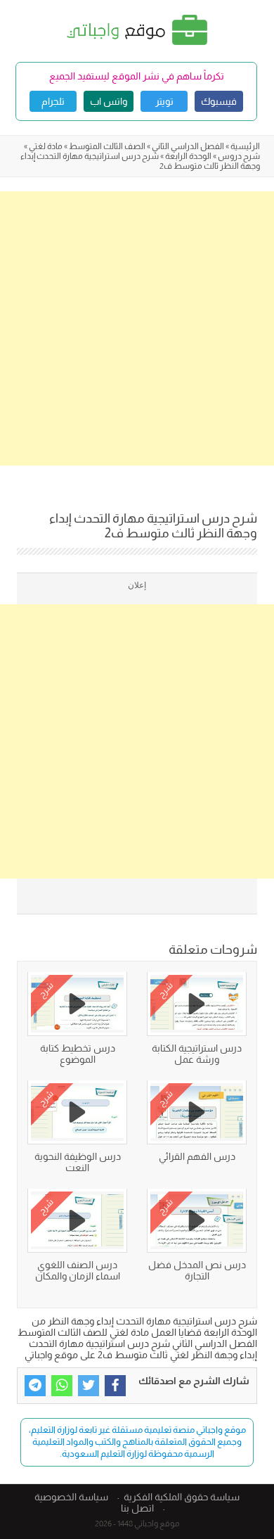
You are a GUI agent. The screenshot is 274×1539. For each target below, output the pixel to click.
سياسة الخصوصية (71, 1496)
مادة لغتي (46, 146)
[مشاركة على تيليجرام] (35, 1385)
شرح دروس (239, 156)
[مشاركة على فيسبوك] (115, 1385)
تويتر (164, 101)
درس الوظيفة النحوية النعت (77, 1162)
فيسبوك (219, 101)
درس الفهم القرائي (197, 1156)
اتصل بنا (137, 1508)
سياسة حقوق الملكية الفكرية (182, 1496)
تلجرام (53, 101)
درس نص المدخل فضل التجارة (197, 1270)
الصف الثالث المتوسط (107, 146)
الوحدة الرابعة (188, 156)
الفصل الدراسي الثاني (188, 146)
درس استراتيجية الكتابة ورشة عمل (197, 1053)
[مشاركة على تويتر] (88, 1385)
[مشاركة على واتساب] (61, 1385)
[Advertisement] (137, 328)
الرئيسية (245, 146)
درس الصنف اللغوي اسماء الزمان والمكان (77, 1270)
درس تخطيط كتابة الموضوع (77, 1053)
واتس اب (108, 101)
